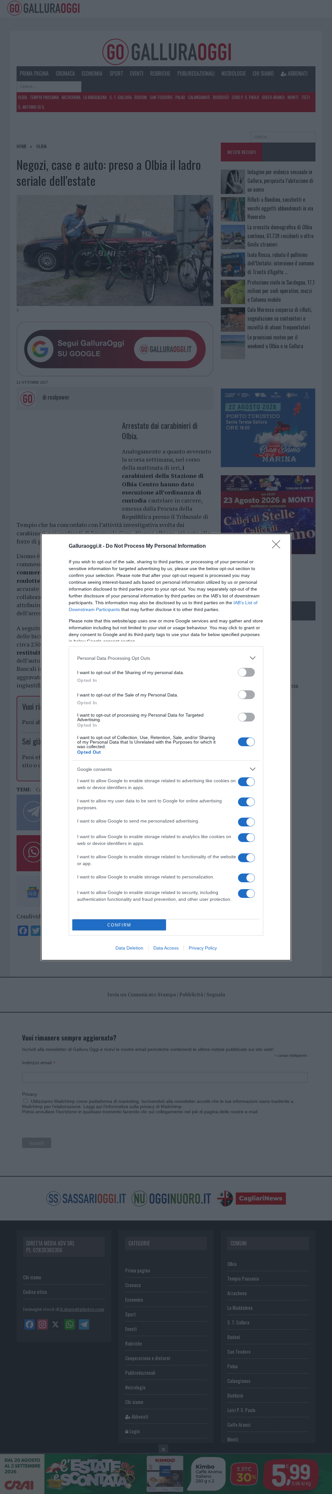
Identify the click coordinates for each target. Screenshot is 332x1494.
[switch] (246, 672)
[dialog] (166, 747)
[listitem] (166, 658)
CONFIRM (119, 925)
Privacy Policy (203, 948)
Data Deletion (129, 948)
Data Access (166, 948)
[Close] (278, 546)
